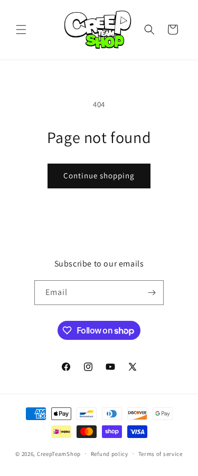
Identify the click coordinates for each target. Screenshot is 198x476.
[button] (21, 29)
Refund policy (109, 454)
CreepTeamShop (59, 453)
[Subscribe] (151, 292)
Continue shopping (99, 175)
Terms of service (160, 454)
